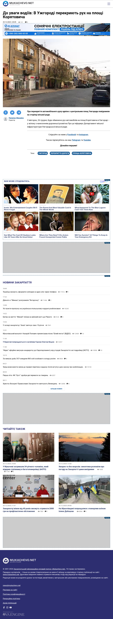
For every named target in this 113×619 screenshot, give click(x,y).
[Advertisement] (56, 257)
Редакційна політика (11, 599)
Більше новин (56, 389)
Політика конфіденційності (14, 594)
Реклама (56, 29)
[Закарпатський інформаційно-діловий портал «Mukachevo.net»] (18, 4)
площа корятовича (82, 153)
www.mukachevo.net (11, 574)
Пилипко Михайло (16, 118)
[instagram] (7, 608)
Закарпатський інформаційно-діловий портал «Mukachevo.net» (39, 569)
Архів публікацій (9, 603)
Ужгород (42, 153)
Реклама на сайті (10, 590)
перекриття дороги (60, 153)
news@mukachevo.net (11, 585)
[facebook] (4, 608)
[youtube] (10, 608)
